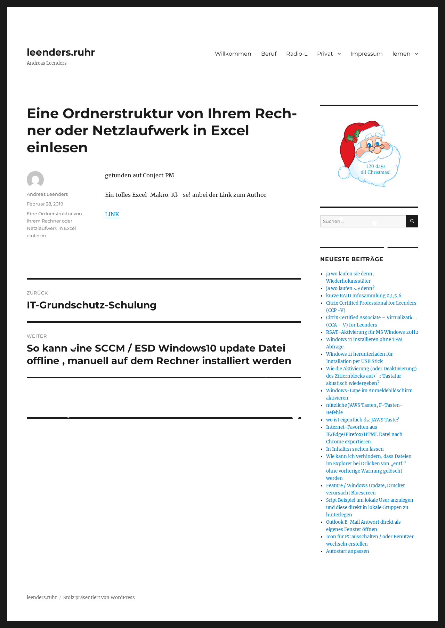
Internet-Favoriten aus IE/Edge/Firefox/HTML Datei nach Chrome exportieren (364, 434)
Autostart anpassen (347, 551)
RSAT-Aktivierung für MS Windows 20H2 (372, 332)
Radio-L (296, 53)
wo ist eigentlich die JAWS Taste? (362, 420)
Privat (325, 53)
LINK (112, 214)
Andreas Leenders (47, 194)
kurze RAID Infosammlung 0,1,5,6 (364, 296)
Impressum (366, 53)
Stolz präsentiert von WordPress (99, 598)
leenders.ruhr (61, 52)
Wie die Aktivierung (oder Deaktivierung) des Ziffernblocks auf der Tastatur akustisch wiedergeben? (371, 376)
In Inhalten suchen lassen (355, 449)
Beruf (268, 53)
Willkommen (233, 53)
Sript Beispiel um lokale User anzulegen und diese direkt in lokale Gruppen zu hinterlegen (369, 507)
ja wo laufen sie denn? (350, 288)
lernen (402, 53)
